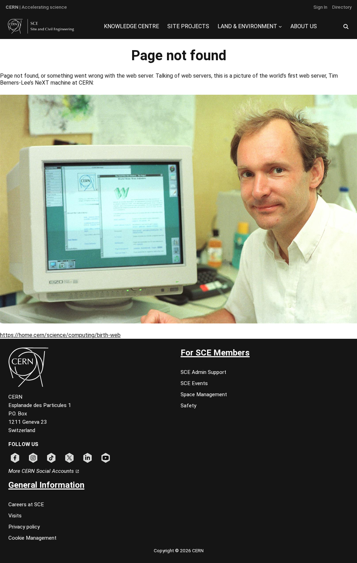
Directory (341, 7)
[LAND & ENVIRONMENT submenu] (280, 26)
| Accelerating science (36, 7)
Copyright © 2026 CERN (179, 550)
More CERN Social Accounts (41, 471)
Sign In (320, 7)
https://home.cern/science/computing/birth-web (60, 335)
